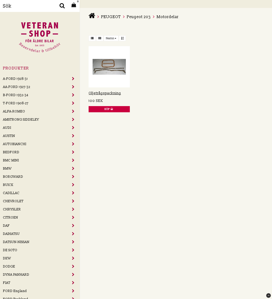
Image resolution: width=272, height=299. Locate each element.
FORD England (15, 291)
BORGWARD (13, 177)
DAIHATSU (11, 234)
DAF (6, 226)
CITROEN (10, 217)
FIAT (6, 283)
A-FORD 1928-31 (15, 79)
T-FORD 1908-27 (15, 103)
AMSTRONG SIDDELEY (21, 119)
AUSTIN (9, 136)
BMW (7, 168)
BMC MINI (11, 160)
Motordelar (168, 17)
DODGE (9, 266)
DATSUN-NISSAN (16, 242)
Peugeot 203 (139, 17)
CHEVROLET (13, 201)
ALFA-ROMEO (14, 111)
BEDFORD (11, 152)
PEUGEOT (111, 17)
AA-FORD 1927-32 (16, 87)
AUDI (7, 128)
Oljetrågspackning (105, 93)
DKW (7, 258)
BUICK (8, 185)
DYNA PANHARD (16, 275)
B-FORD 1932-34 (15, 95)
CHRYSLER (12, 209)
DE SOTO (10, 250)
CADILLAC (11, 193)
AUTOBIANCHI (14, 144)
